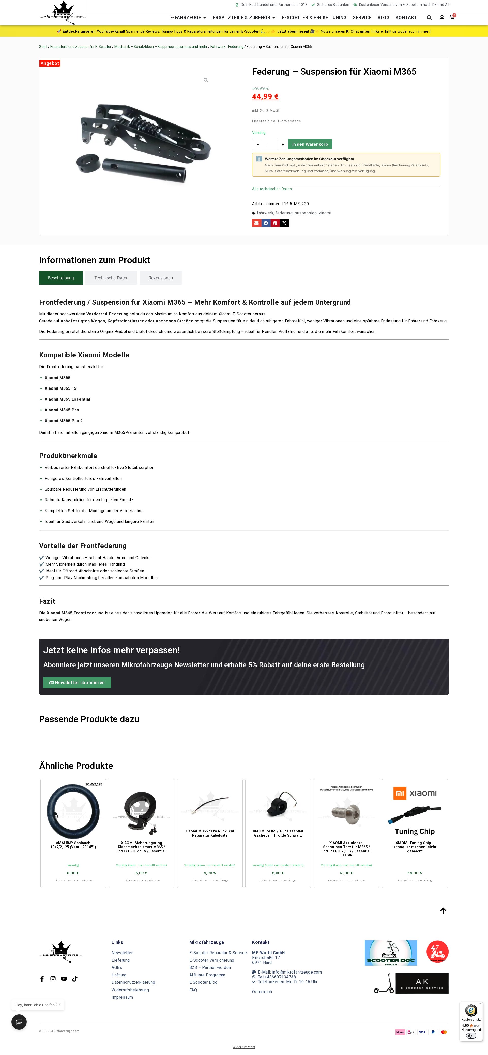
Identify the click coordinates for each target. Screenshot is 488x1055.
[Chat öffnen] (19, 1022)
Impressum (122, 997)
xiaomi (325, 213)
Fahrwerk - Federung (226, 47)
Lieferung (121, 960)
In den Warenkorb (310, 144)
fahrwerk (265, 213)
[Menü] (480, 1005)
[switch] (471, 1036)
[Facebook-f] (42, 979)
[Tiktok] (75, 979)
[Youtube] (64, 979)
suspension (306, 213)
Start (43, 47)
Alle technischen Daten (272, 189)
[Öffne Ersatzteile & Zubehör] (273, 17)
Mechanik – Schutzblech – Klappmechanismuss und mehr (160, 47)
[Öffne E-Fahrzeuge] (204, 17)
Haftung (119, 975)
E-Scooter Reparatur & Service (218, 952)
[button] (256, 223)
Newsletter (122, 952)
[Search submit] (429, 17)
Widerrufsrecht (244, 1047)
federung (284, 213)
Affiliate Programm (207, 975)
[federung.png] (141, 144)
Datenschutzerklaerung (133, 982)
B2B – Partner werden (210, 967)
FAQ (193, 990)
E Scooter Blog (203, 982)
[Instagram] (53, 979)
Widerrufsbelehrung (130, 990)
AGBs (117, 967)
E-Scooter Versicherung (211, 960)
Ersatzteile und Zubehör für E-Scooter (80, 47)
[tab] (61, 278)
